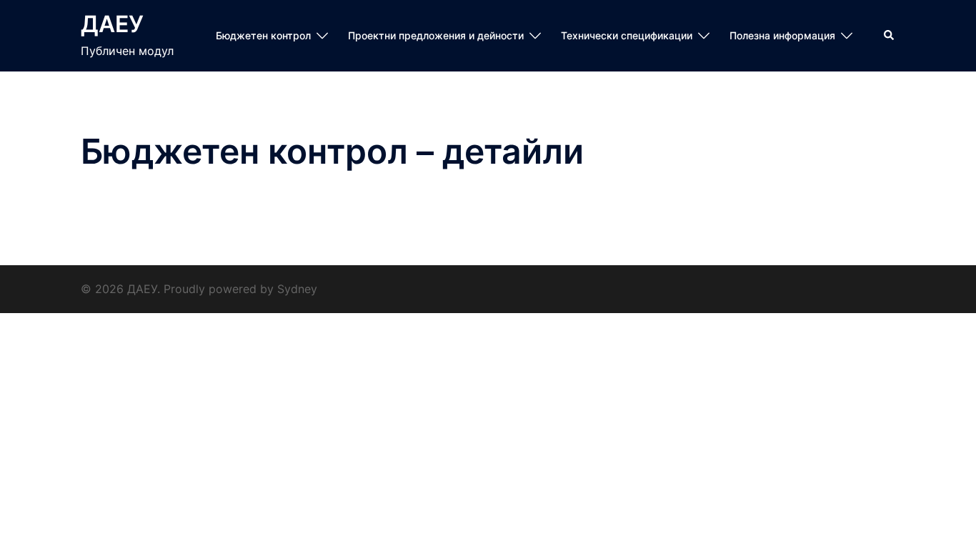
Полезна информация (782, 35)
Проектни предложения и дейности (436, 35)
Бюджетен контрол (263, 35)
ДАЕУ (112, 24)
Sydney (297, 289)
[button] (889, 35)
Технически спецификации (626, 35)
